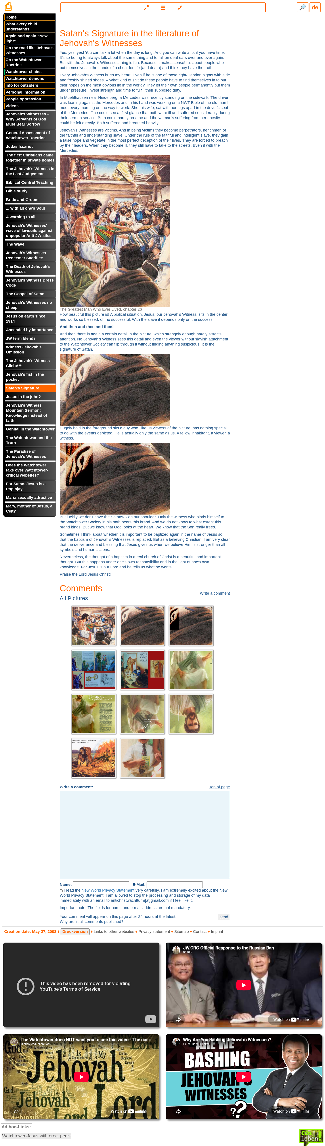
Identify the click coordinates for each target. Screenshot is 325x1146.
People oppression (23, 99)
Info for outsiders (22, 85)
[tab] (162, 6)
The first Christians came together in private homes (30, 157)
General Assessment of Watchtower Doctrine (28, 135)
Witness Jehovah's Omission (24, 349)
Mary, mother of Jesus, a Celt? (29, 508)
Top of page (219, 787)
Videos (12, 106)
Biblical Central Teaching (29, 182)
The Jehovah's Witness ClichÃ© (28, 363)
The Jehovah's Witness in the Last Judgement (30, 171)
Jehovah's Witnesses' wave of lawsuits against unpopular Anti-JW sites (29, 230)
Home (11, 17)
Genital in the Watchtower (30, 429)
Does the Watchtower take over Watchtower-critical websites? (27, 470)
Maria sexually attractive (29, 497)
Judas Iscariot (19, 146)
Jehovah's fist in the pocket (25, 377)
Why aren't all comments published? (91, 921)
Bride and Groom (22, 199)
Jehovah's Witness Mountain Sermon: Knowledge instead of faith (26, 413)
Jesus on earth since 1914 (25, 318)
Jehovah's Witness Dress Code (30, 282)
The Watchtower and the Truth (29, 440)
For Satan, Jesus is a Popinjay (26, 486)
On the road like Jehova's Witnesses (30, 50)
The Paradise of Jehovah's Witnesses (26, 454)
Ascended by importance (29, 330)
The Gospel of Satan (25, 294)
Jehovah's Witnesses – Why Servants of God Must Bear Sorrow (27, 119)
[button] (163, 7)
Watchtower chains (24, 72)
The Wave (15, 244)
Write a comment (215, 593)
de (315, 7)
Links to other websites (114, 931)
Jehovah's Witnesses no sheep (29, 305)
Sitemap (181, 931)
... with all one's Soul (25, 208)
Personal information (25, 92)
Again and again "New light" (27, 38)
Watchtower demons (25, 78)
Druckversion (75, 931)
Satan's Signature (22, 388)
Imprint (217, 931)
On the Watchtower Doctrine (24, 62)
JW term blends (21, 338)
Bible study (16, 191)
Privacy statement (154, 931)
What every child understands (21, 26)
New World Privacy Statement (108, 890)
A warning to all (20, 217)
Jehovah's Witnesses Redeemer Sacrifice (26, 255)
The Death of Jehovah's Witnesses (28, 269)
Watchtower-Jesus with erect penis (36, 1135)
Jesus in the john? (23, 397)
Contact (200, 931)
